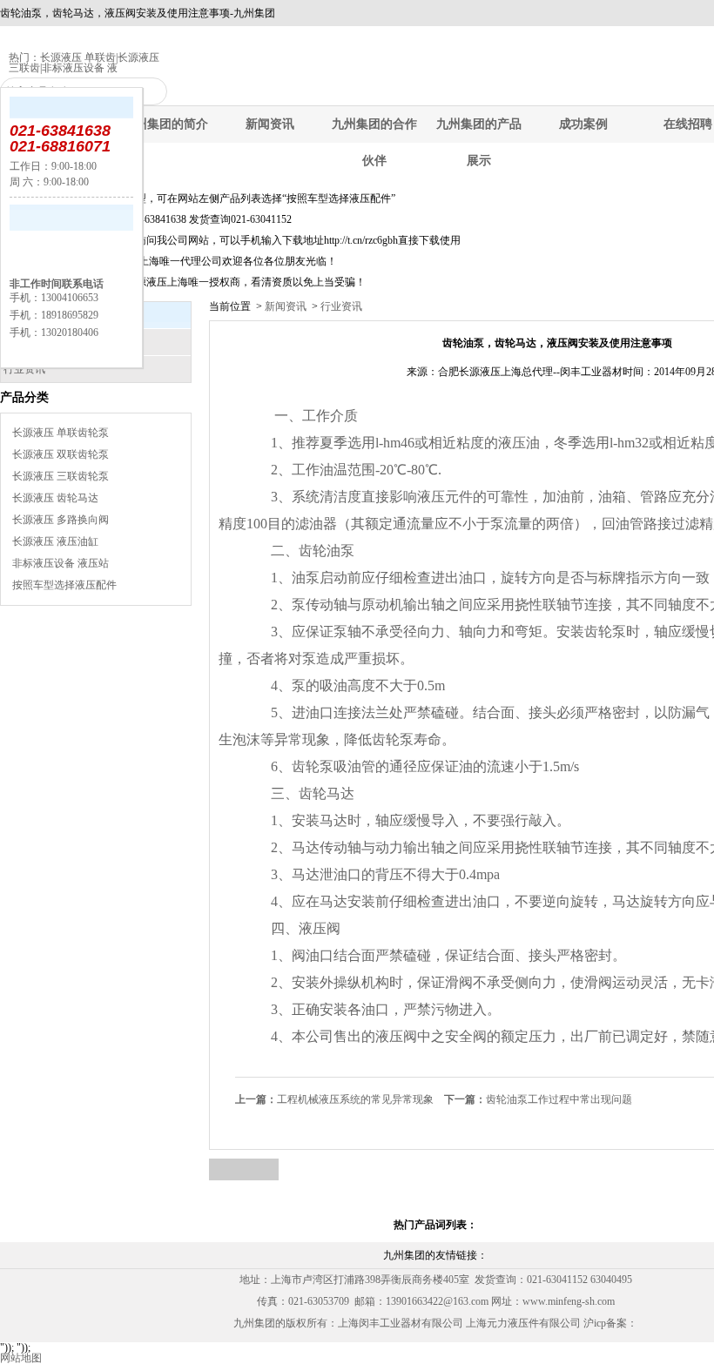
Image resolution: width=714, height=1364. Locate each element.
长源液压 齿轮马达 (55, 498)
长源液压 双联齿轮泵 (60, 454)
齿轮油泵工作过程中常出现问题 (538, 1099)
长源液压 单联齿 (78, 57)
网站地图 (21, 1358)
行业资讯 (340, 306)
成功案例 (583, 124)
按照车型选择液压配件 (64, 585)
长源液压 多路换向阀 (60, 520)
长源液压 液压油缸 (55, 541)
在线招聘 (687, 124)
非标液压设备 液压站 (60, 563)
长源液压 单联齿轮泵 (60, 433)
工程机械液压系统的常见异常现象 (334, 1099)
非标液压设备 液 (80, 68)
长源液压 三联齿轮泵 (60, 476)
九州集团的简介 (165, 124)
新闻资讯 (270, 124)
